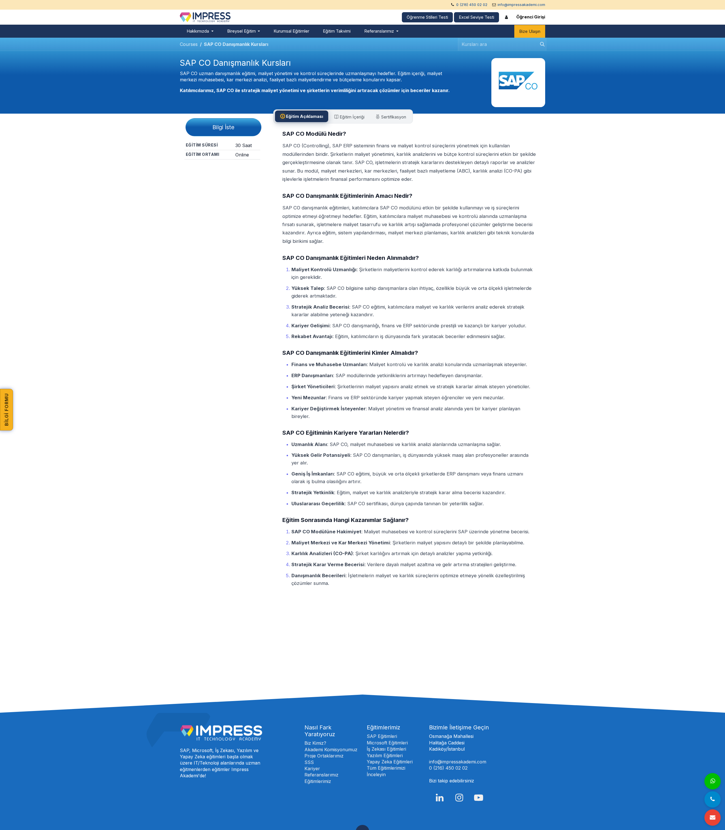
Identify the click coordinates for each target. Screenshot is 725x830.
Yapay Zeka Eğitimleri (390, 762)
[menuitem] (200, 31)
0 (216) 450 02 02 (471, 5)
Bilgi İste (223, 127)
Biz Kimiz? (315, 743)
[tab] (301, 116)
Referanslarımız (321, 775)
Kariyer (312, 768)
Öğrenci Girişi (530, 17)
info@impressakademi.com (521, 5)
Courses (189, 44)
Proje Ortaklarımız (324, 756)
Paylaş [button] (224, 169)
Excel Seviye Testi (476, 17)
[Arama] (540, 44)
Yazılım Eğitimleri (385, 755)
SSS (309, 762)
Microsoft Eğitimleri (387, 743)
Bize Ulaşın (529, 31)
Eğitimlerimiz (317, 781)
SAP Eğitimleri (382, 736)
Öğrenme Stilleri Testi (427, 17)
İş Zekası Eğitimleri (386, 749)
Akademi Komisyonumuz (330, 749)
